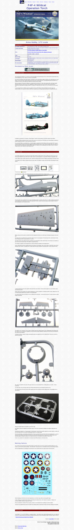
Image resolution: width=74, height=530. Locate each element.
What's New (30, 1)
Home (26, 1)
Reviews (41, 1)
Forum (50, 1)
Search (53, 1)
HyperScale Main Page (22, 526)
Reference (46, 1)
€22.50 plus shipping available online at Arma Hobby (37, 50)
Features (34, 1)
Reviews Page (20, 527)
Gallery (38, 1)
